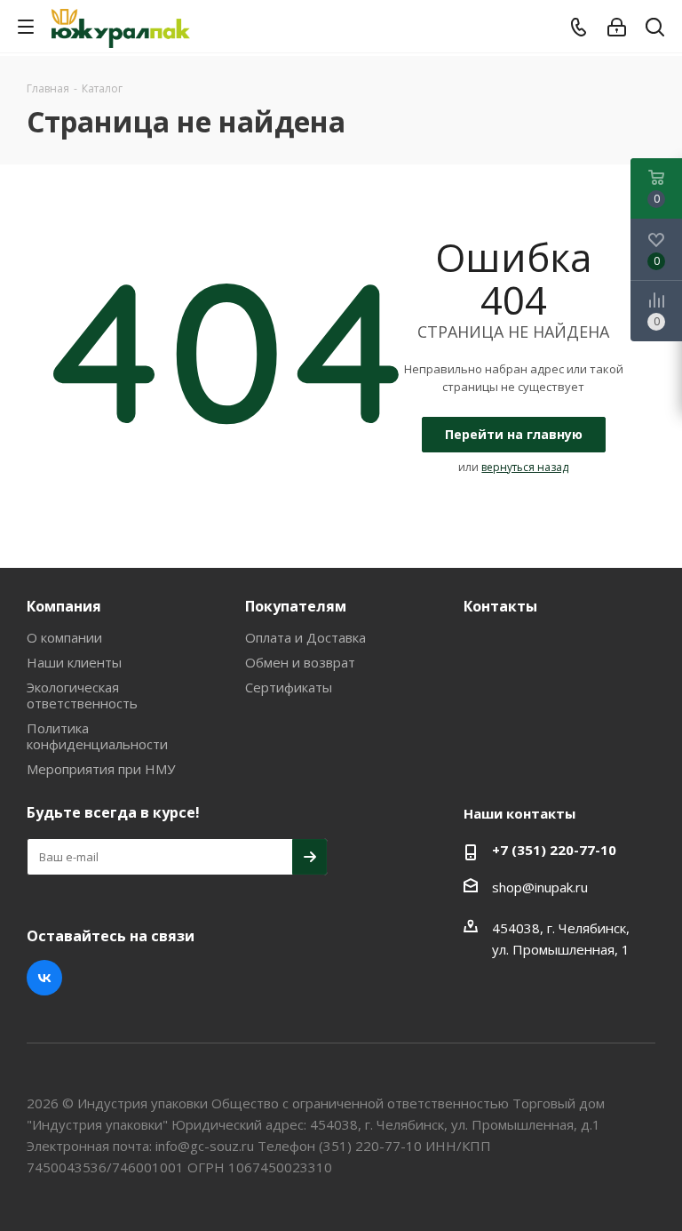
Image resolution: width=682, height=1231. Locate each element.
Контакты (500, 606)
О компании (64, 637)
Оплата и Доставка (305, 637)
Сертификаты (288, 687)
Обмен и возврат (300, 662)
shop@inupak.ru (540, 887)
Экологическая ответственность (82, 695)
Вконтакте (44, 977)
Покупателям (295, 606)
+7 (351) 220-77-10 (554, 850)
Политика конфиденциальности (97, 736)
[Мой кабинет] (616, 27)
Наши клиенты (74, 662)
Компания (64, 606)
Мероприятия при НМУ (101, 769)
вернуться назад (524, 467)
